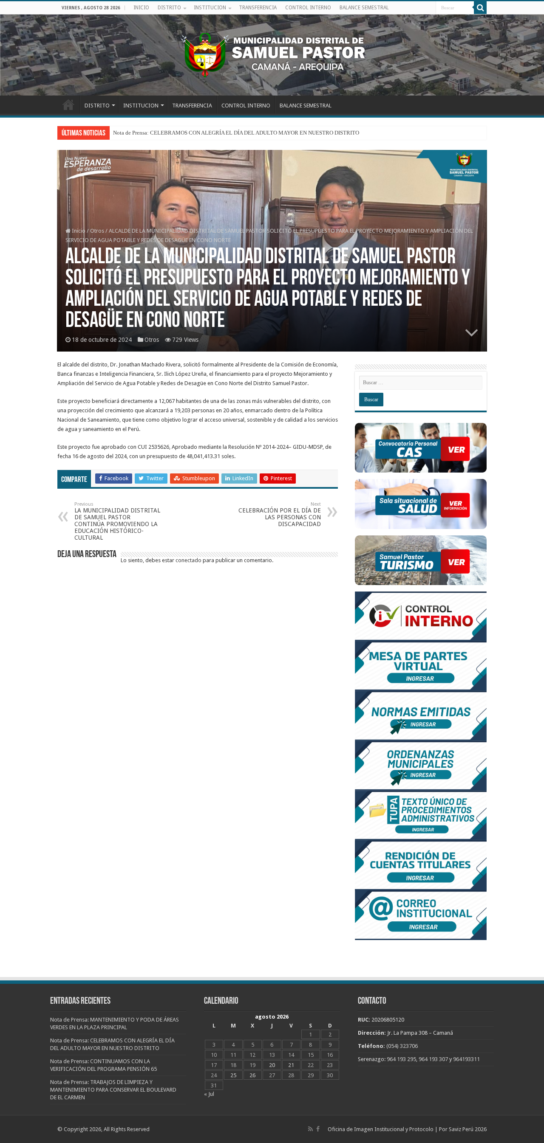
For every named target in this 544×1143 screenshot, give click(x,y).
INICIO (141, 8)
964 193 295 (401, 1059)
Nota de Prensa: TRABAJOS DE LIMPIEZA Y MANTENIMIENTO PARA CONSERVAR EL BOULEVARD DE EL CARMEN (113, 1090)
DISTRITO (169, 8)
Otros (97, 231)
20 (272, 1065)
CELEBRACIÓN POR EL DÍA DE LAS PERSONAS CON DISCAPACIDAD (279, 514)
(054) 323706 (402, 1046)
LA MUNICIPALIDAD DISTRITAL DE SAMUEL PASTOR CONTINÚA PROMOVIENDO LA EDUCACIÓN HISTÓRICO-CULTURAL (117, 521)
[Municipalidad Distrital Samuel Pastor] (272, 53)
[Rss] (310, 1129)
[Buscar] (480, 7)
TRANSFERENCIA (258, 8)
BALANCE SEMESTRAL (364, 8)
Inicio (78, 231)
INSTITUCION (210, 8)
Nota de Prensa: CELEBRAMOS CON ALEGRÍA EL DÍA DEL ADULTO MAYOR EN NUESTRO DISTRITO (236, 133)
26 (252, 1075)
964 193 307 (433, 1059)
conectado (188, 560)
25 (233, 1075)
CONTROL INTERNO (308, 8)
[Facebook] (317, 1129)
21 (291, 1065)
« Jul (209, 1094)
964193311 (466, 1059)
